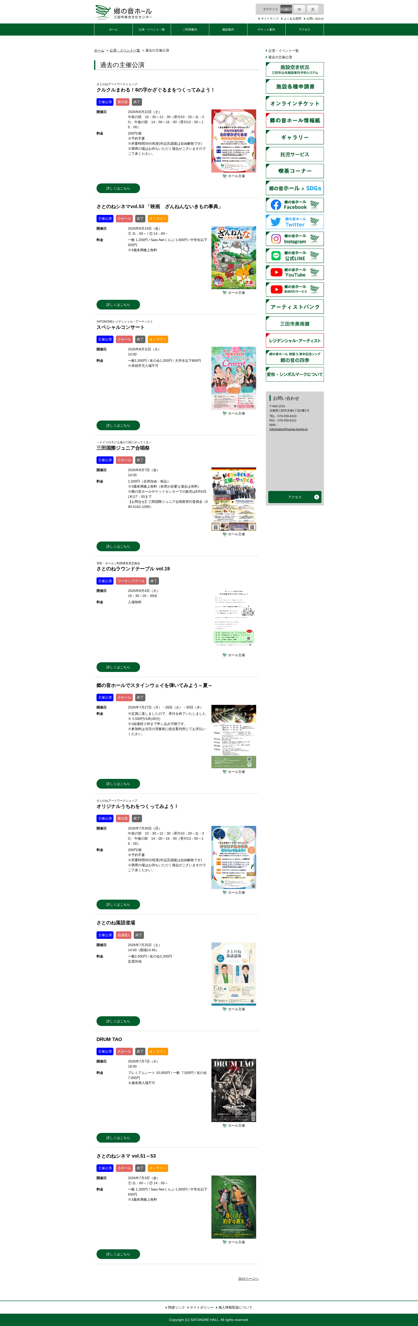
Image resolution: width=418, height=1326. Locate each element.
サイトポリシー (202, 1307)
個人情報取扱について (235, 1307)
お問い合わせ (315, 18)
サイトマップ (269, 18)
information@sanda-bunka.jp (288, 429)
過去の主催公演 (280, 57)
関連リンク (176, 1307)
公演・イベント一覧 (152, 29)
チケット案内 (266, 29)
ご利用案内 (190, 29)
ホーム (113, 29)
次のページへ (248, 1279)
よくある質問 (292, 18)
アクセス (304, 29)
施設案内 (228, 29)
